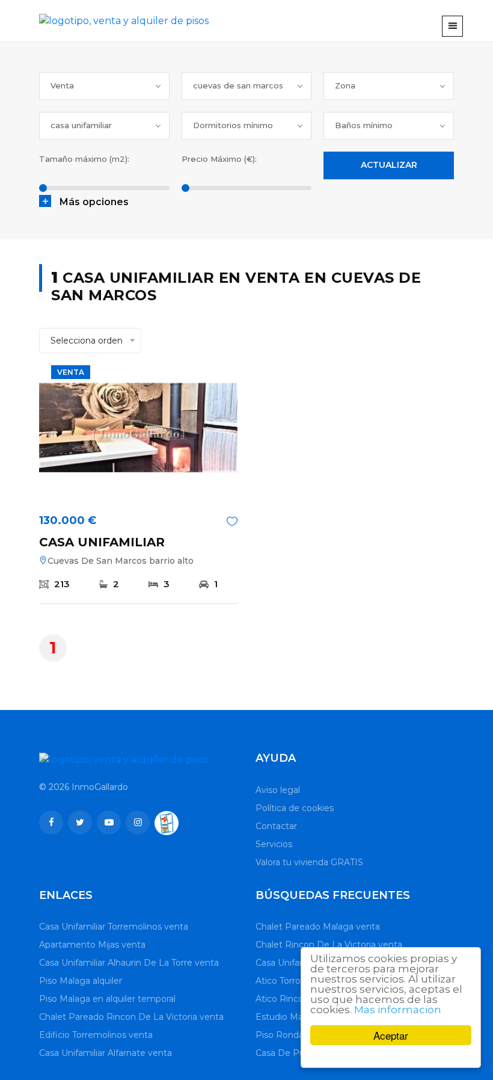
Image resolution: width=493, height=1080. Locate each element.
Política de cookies (295, 808)
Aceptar (390, 1035)
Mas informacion (397, 1010)
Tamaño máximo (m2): (84, 159)
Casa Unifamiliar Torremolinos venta (113, 926)
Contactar (276, 826)
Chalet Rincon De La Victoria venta (329, 944)
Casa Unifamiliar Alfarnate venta (105, 1053)
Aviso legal (278, 790)
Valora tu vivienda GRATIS (309, 862)
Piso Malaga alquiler (80, 980)
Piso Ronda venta (293, 1034)
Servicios (274, 844)
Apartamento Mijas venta (92, 944)
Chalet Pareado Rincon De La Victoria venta (131, 1016)
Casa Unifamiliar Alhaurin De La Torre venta (129, 962)
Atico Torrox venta (293, 980)
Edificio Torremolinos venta (96, 1034)
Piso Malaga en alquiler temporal (107, 998)
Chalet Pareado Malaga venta (318, 926)
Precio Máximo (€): (219, 159)
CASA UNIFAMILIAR (102, 542)
